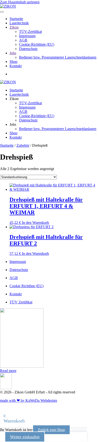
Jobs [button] (13, 124)
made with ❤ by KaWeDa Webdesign (28, 400)
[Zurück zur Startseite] (8, 6)
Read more (8, 371)
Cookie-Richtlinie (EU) (36, 44)
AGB (23, 40)
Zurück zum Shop (51, 430)
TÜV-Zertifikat (30, 32)
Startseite (16, 19)
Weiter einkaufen (24, 436)
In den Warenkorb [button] (35, 223)
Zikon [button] (14, 99)
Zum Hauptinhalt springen (19, 2)
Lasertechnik (19, 23)
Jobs (13, 53)
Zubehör (22, 145)
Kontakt (16, 66)
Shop (13, 62)
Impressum (27, 36)
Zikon (14, 27)
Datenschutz (28, 49)
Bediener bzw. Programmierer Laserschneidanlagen (57, 57)
